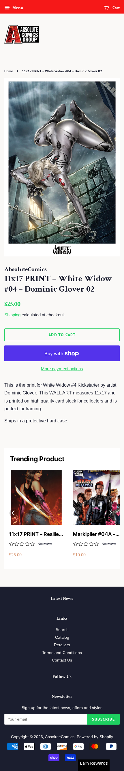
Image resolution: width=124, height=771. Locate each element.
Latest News (62, 598)
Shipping (12, 314)
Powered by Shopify (95, 737)
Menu (17, 7)
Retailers (62, 645)
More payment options (62, 368)
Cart (115, 7)
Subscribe (103, 719)
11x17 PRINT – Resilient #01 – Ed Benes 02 (36, 534)
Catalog (62, 637)
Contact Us (62, 660)
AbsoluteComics (59, 737)
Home (8, 71)
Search (62, 630)
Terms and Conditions (62, 653)
